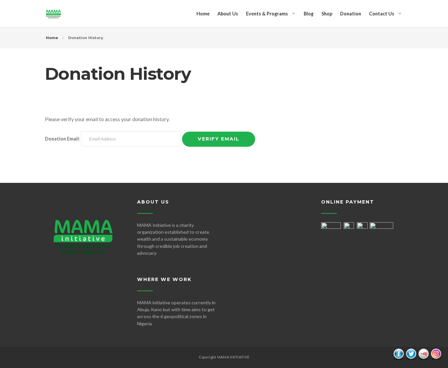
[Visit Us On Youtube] (423, 354)
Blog (309, 13)
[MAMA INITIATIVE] (53, 13)
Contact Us (381, 13)
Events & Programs (267, 13)
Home (203, 13)
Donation (350, 13)
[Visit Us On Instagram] (436, 354)
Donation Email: (62, 138)
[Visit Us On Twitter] (411, 354)
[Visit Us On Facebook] (398, 354)
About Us (227, 13)
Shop (326, 13)
